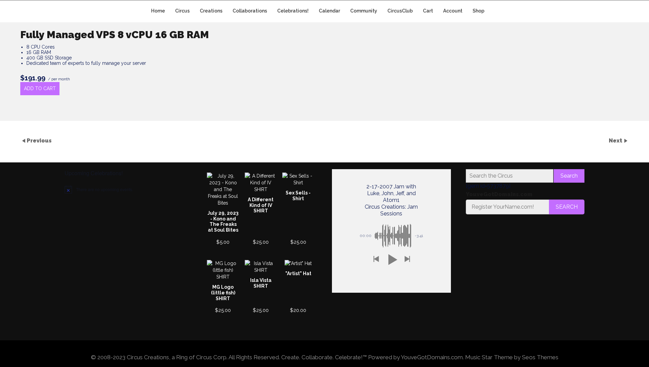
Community (363, 11)
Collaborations (250, 11)
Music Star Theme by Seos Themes (511, 357)
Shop (478, 11)
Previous (39, 140)
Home (158, 11)
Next (616, 140)
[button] (376, 259)
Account (452, 11)
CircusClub (400, 11)
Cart (428, 11)
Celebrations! (293, 11)
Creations (211, 11)
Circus (182, 11)
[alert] (124, 189)
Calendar (329, 11)
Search (569, 176)
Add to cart (40, 88)
